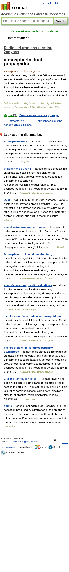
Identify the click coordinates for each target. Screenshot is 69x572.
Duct (7, 199)
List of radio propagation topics (25, 226)
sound (8, 405)
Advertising (35, 441)
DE (49, 3)
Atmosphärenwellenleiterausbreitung (28, 254)
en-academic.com (15, 6)
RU (42, 3)
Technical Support (20, 441)
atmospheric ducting (50, 120)
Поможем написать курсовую (39, 115)
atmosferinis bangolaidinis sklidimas (28, 285)
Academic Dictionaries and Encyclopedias (33, 14)
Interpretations (18, 38)
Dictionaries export (9, 447)
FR (63, 3)
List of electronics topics (20, 378)
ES (56, 3)
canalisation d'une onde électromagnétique (32, 316)
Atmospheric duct (15, 141)
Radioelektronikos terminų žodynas (34, 31)
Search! (60, 21)
